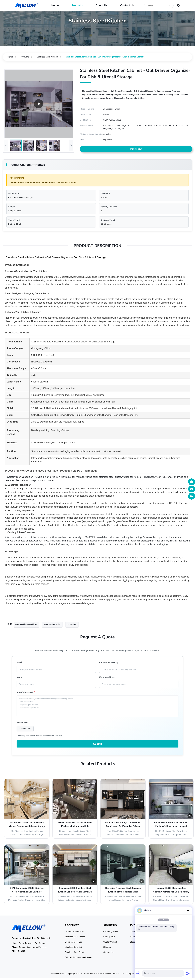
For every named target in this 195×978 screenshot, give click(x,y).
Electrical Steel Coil (73, 942)
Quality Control (110, 942)
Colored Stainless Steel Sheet (78, 957)
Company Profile (110, 931)
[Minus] (188, 910)
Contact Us (127, 6)
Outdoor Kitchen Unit (74, 931)
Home (55, 6)
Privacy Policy (57, 973)
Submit (97, 743)
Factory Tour (109, 937)
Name (19, 677)
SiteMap (107, 947)
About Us (101, 6)
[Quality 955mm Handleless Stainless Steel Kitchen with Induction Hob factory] (75, 799)
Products (77, 6)
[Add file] (138, 973)
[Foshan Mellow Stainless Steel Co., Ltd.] (27, 6)
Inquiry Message (26, 692)
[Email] (191, 489)
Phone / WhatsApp (108, 663)
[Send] (188, 973)
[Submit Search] (170, 6)
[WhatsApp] (191, 481)
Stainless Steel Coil (73, 947)
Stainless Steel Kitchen (47, 56)
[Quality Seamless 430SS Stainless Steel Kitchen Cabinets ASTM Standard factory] (75, 864)
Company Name (107, 677)
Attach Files (22, 723)
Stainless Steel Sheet (74, 952)
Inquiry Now (136, 149)
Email (20, 663)
